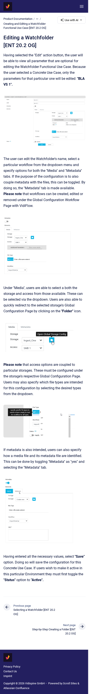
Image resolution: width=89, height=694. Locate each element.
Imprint (7, 676)
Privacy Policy (11, 666)
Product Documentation (17, 18)
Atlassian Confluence (16, 688)
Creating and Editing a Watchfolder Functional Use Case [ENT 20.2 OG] (24, 26)
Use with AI (71, 20)
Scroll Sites (70, 683)
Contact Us (10, 671)
